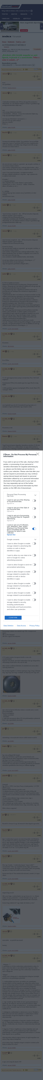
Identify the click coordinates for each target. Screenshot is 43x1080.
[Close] (38, 455)
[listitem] (21, 495)
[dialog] (21, 540)
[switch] (34, 501)
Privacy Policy (34, 626)
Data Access (21, 626)
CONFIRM (13, 617)
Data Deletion (8, 626)
